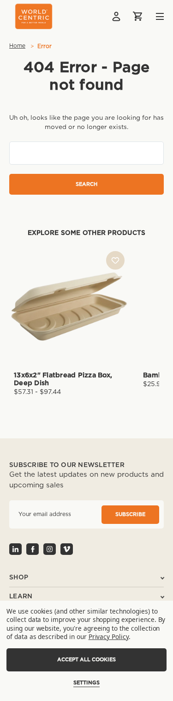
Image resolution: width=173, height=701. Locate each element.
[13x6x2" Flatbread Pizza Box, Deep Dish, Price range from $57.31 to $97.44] (69, 306)
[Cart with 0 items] (138, 16)
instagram (49, 549)
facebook (32, 549)
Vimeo (66, 549)
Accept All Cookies (86, 659)
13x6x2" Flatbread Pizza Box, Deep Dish (63, 379)
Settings (86, 682)
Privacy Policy (109, 636)
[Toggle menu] (153, 16)
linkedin (15, 549)
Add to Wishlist (115, 260)
